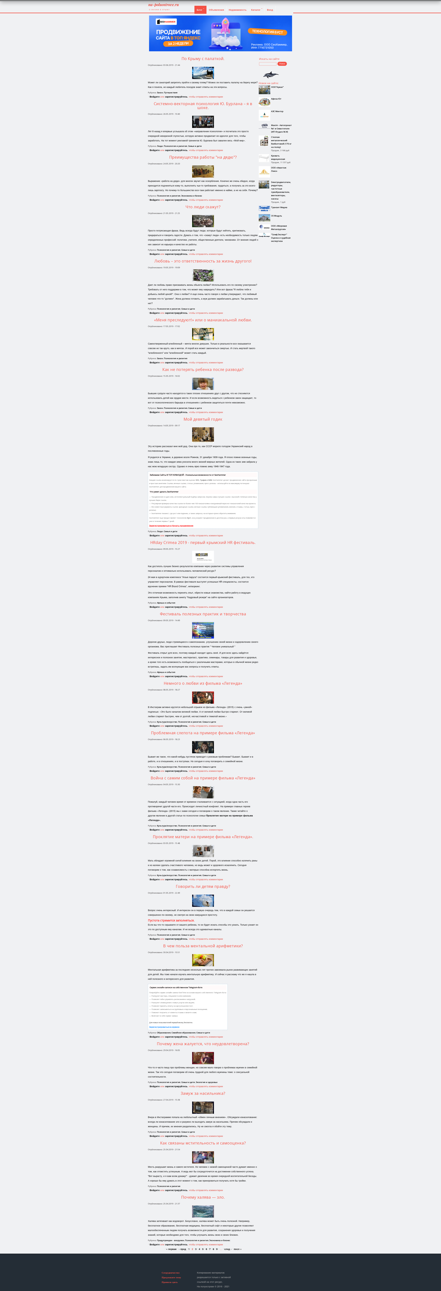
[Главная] (163, 6)
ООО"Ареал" (277, 87)
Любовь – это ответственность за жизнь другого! (203, 261)
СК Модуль (276, 215)
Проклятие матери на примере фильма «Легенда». (203, 836)
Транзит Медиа (279, 207)
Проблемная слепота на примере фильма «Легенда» (203, 732)
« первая (171, 1249)
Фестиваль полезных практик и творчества (203, 614)
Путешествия (171, 92)
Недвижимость (237, 9)
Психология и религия (175, 146)
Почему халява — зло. (203, 1197)
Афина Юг (276, 98)
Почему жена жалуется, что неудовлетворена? (203, 1043)
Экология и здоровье (207, 1082)
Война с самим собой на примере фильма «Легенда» (203, 778)
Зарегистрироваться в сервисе (164, 1027)
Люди (160, 146)
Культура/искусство (167, 721)
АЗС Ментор (277, 111)
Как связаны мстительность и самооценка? (203, 1143)
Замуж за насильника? (203, 1093)
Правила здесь (170, 1282)
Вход (270, 9)
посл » (238, 1249)
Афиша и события (166, 602)
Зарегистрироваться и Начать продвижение (171, 525)
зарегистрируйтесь (176, 96)
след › (228, 1249)
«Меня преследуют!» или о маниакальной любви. (203, 320)
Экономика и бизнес (191, 195)
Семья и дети (195, 146)
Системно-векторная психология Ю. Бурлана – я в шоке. (203, 105)
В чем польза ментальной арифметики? (203, 945)
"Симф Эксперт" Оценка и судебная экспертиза (281, 237)
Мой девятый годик (203, 419)
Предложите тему (171, 1277)
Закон (160, 92)
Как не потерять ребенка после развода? (203, 369)
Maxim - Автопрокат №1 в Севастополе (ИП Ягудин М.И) (281, 128)
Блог (200, 9)
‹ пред (182, 1249)
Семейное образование (183, 1032)
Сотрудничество (171, 1272)
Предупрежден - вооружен (170, 1240)
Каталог (256, 9)
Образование (164, 1032)
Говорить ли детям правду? (203, 886)
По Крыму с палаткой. (203, 58)
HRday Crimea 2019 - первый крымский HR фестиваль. (203, 542)
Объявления (216, 9)
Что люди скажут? (202, 206)
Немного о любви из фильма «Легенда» (203, 683)
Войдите (155, 96)
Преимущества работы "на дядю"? (203, 157)
